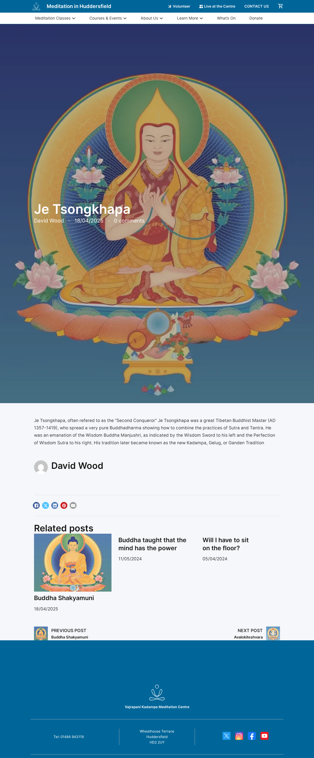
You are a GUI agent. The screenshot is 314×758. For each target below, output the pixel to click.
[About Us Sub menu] (160, 18)
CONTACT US (256, 6)
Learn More (187, 18)
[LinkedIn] (54, 505)
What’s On (226, 18)
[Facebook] (36, 505)
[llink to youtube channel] (264, 737)
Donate (256, 18)
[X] (45, 505)
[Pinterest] (63, 505)
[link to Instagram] (239, 737)
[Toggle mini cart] (280, 6)
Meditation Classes (53, 18)
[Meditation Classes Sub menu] (73, 18)
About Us (149, 18)
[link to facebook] (252, 737)
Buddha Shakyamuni (64, 597)
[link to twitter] (227, 737)
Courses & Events (105, 18)
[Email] (73, 505)
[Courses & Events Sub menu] (124, 18)
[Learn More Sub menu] (200, 18)
